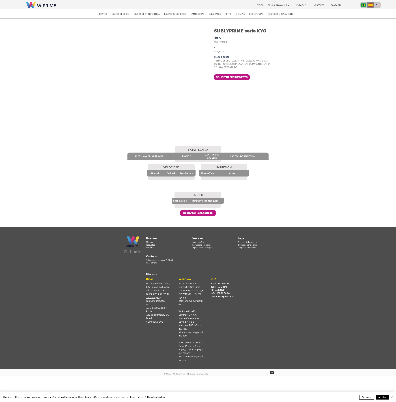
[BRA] (363, 5)
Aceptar (382, 397)
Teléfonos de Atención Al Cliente (160, 260)
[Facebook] (130, 251)
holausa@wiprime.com (222, 296)
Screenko (204, 374)
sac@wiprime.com (156, 301)
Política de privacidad (155, 397)
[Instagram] (125, 251)
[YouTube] (135, 251)
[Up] (272, 372)
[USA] (377, 5)
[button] (198, 213)
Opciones (366, 397)
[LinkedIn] (140, 251)
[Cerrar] (392, 397)
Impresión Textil (199, 242)
